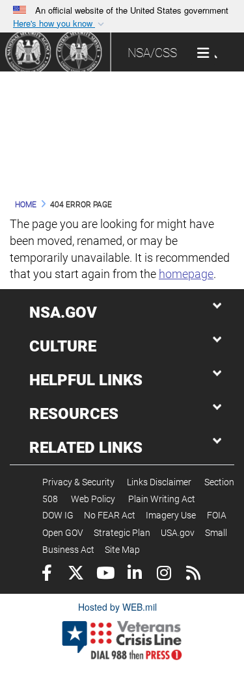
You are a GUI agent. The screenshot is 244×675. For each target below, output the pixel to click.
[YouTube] (105, 574)
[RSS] (193, 574)
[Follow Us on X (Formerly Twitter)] (75, 574)
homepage (186, 274)
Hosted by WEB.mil (117, 606)
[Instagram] (163, 574)
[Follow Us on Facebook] (46, 574)
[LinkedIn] (134, 574)
